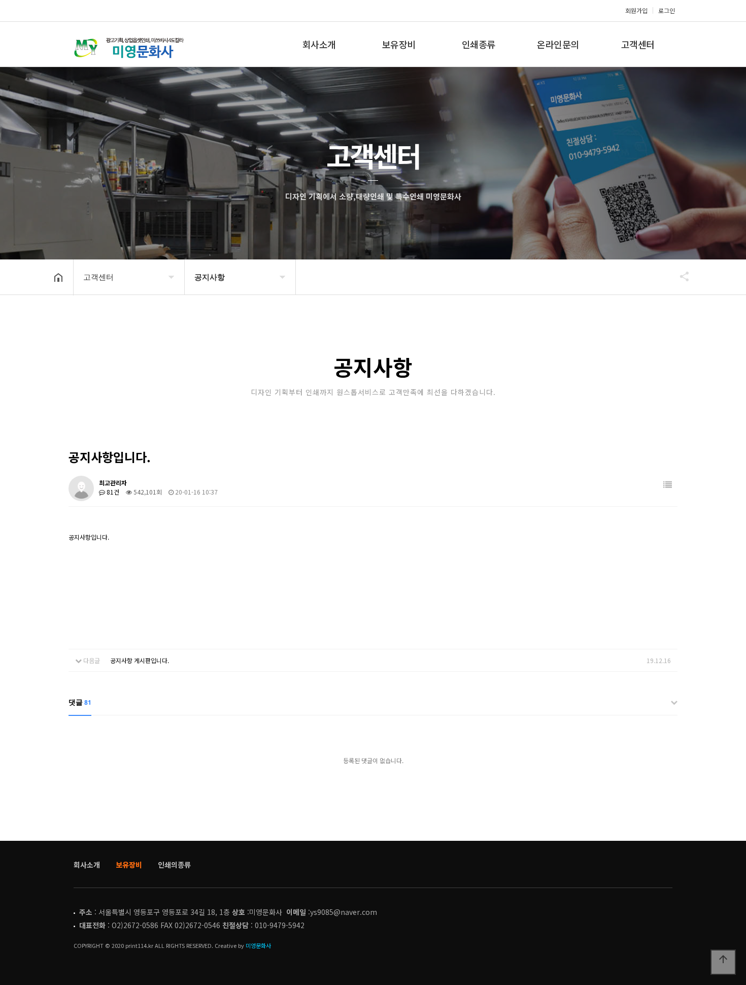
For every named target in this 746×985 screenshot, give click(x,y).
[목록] (667, 485)
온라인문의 (558, 44)
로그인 (666, 10)
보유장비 (399, 44)
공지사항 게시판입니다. (139, 660)
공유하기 (679, 276)
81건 (112, 491)
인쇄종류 (478, 44)
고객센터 (638, 44)
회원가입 (636, 10)
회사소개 (319, 44)
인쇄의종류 (174, 865)
